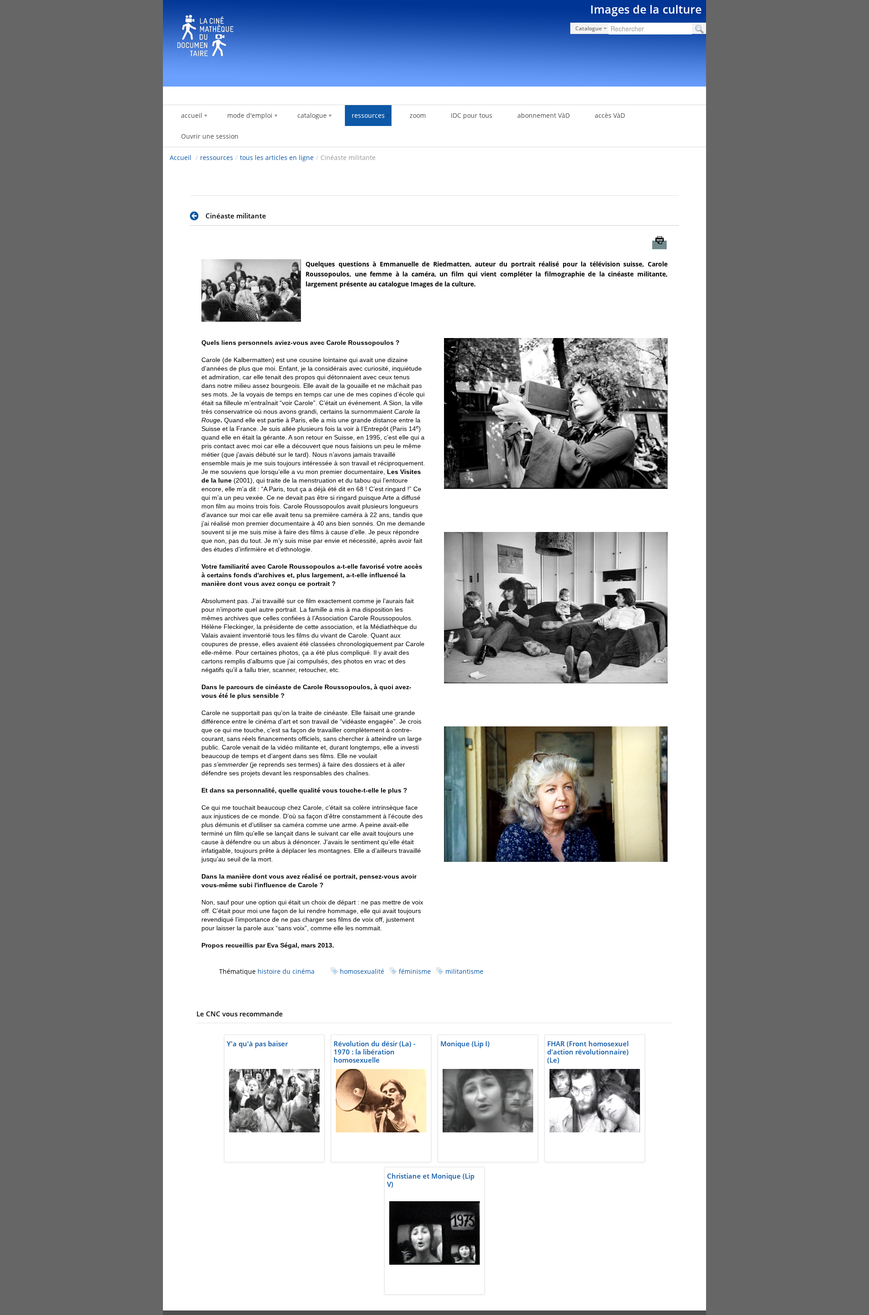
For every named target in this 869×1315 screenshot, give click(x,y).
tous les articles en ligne (277, 157)
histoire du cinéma (286, 971)
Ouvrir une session (210, 136)
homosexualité (362, 971)
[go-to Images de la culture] (434, 41)
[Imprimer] (659, 245)
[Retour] (196, 216)
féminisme (415, 971)
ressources (216, 157)
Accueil (180, 157)
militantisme (464, 971)
